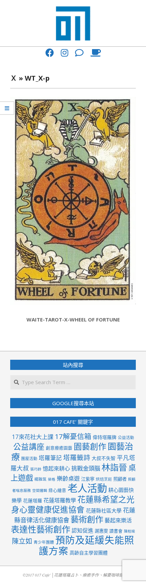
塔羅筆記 (50, 458)
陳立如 (22, 541)
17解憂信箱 (73, 436)
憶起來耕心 (56, 468)
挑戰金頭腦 (85, 468)
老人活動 (87, 488)
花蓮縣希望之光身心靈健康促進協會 (73, 504)
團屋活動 (29, 458)
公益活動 (126, 437)
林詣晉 (114, 467)
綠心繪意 (57, 490)
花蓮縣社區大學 (104, 510)
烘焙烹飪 (104, 479)
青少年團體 (44, 542)
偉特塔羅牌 (104, 437)
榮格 (51, 479)
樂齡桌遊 (68, 478)
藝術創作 (87, 519)
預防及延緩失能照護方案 (86, 545)
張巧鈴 (35, 469)
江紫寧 (87, 479)
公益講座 (28, 446)
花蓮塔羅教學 (59, 500)
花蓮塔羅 (32, 500)
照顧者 (120, 479)
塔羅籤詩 (76, 457)
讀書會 (116, 531)
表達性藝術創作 (40, 529)
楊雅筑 (40, 479)
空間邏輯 (39, 490)
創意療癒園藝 (59, 448)
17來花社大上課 (32, 437)
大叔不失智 (103, 458)
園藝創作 (90, 446)
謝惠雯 (101, 531)
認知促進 (82, 530)
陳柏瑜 (129, 531)
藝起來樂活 (118, 520)
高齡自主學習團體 (89, 552)
